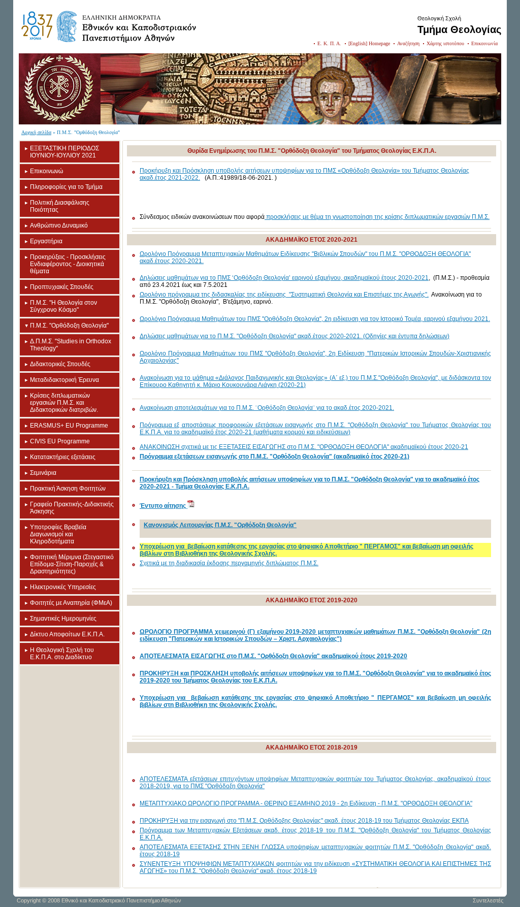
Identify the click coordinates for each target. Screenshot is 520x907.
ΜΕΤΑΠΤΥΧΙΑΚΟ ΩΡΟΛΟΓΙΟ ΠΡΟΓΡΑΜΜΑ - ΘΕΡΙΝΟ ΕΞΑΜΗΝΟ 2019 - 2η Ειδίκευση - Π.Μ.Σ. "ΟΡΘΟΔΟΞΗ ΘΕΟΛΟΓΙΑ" (306, 803)
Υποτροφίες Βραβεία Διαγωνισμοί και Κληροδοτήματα (58, 534)
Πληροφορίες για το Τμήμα (66, 186)
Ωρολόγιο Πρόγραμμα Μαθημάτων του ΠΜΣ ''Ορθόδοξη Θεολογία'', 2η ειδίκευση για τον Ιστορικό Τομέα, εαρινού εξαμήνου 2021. (315, 318)
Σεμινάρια (43, 472)
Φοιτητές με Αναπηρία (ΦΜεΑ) (71, 602)
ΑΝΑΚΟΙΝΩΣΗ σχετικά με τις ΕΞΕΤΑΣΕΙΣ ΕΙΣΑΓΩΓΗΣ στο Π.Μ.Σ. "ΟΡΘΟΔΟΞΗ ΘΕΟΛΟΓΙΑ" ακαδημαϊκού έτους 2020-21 (304, 446)
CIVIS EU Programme (60, 441)
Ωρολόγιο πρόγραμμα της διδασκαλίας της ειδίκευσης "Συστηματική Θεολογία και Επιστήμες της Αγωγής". (284, 294)
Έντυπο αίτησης (163, 505)
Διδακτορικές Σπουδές (60, 364)
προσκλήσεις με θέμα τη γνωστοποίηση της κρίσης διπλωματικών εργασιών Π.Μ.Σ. (377, 216)
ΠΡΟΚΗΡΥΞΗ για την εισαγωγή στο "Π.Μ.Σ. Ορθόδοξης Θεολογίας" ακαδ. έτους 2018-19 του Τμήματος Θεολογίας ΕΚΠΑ (304, 820)
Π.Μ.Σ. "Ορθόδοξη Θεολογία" (69, 325)
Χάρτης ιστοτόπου (445, 43)
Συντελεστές (488, 900)
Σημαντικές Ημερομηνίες (63, 618)
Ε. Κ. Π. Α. (329, 43)
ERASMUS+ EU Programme (69, 425)
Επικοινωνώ (46, 171)
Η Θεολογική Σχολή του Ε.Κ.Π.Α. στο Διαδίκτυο (62, 653)
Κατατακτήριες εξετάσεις (62, 457)
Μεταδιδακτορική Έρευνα (64, 379)
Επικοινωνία (484, 43)
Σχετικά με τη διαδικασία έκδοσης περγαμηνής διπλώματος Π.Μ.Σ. (229, 563)
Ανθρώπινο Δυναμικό (59, 225)
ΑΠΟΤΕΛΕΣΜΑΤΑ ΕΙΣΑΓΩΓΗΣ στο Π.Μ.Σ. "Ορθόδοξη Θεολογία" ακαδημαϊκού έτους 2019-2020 (273, 656)
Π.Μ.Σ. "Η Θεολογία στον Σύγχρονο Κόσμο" (63, 306)
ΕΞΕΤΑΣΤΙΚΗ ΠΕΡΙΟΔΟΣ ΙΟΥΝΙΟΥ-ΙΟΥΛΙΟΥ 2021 (64, 152)
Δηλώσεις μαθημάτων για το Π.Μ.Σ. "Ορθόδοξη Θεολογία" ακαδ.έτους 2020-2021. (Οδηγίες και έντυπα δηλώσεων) (294, 336)
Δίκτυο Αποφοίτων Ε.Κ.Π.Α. (67, 634)
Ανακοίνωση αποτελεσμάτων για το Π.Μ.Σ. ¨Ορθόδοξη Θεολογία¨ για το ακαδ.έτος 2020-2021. (267, 407)
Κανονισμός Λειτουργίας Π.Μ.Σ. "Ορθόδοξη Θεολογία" (220, 525)
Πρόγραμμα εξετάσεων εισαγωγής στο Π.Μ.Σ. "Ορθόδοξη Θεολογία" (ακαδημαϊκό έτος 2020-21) (274, 456)
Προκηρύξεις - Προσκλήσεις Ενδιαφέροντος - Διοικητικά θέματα (68, 264)
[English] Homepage (369, 43)
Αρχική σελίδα (36, 132)
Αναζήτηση (408, 43)
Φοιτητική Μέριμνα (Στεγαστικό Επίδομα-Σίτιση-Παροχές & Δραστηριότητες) (72, 564)
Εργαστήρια (46, 241)
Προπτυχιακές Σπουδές (61, 286)
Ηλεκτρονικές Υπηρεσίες (63, 587)
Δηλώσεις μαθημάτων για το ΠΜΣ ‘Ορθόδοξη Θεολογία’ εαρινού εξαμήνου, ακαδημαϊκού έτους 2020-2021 (284, 277)
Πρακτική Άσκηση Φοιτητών (68, 488)
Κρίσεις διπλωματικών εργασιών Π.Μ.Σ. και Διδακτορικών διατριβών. (64, 402)
